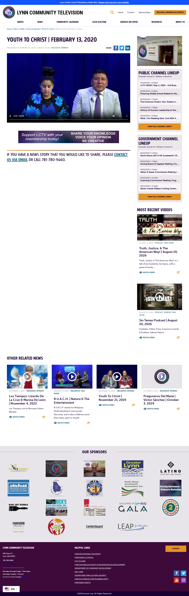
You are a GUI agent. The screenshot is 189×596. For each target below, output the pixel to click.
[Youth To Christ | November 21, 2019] (117, 377)
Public (22, 29)
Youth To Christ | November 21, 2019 (112, 398)
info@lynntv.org (9, 563)
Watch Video (149, 272)
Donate (175, 549)
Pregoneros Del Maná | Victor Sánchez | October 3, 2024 (161, 399)
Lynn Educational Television (87, 554)
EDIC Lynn (79, 572)
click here (25, 577)
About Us (180, 22)
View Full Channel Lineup (160, 126)
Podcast (159, 243)
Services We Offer (129, 22)
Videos (16, 29)
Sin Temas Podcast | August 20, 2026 (158, 322)
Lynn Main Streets (83, 583)
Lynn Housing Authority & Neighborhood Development (100, 565)
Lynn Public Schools (84, 557)
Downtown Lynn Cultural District (90, 575)
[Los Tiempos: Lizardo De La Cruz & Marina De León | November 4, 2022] (27, 377)
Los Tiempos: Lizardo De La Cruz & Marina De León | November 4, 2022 (27, 399)
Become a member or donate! (170, 12)
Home (9, 29)
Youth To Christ (48, 29)
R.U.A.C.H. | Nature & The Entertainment (71, 400)
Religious (55, 48)
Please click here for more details (113, 2)
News (40, 22)
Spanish (64, 48)
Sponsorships (144, 12)
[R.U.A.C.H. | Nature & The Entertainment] (72, 377)
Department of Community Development (93, 568)
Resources (157, 22)
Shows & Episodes (33, 29)
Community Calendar (67, 22)
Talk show (169, 243)
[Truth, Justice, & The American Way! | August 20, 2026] (159, 227)
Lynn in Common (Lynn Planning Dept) (91, 579)
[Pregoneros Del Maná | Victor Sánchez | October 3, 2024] (161, 377)
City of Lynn (80, 561)
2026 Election (99, 22)
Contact (130, 12)
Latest (120, 12)
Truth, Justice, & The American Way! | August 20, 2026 (158, 251)
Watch (20, 22)
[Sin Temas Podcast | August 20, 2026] (159, 297)
